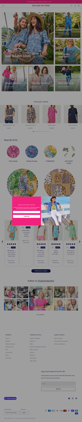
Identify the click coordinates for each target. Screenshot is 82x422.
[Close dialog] (68, 198)
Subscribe (26, 216)
